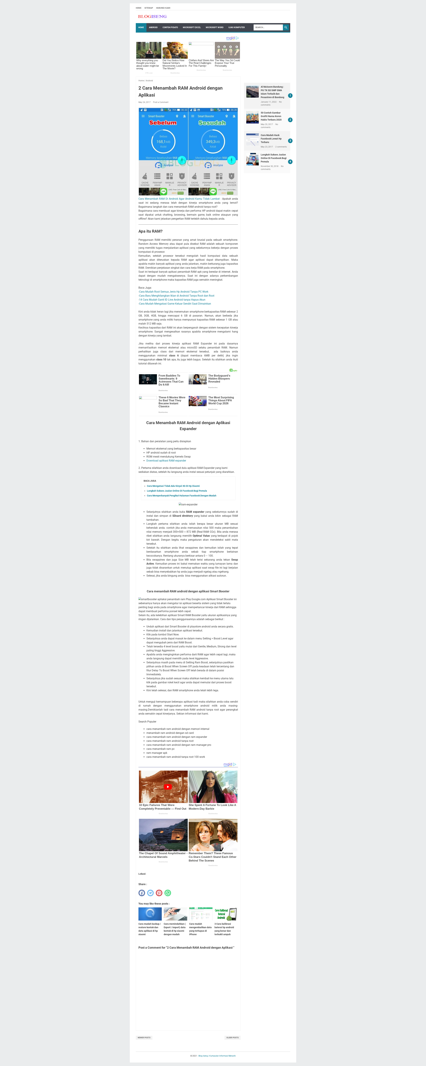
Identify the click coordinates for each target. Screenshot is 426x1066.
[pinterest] (159, 893)
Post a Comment (160, 102)
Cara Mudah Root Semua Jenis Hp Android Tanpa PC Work (173, 291)
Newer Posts (144, 1038)
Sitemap (148, 8)
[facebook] (141, 893)
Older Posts (232, 1038)
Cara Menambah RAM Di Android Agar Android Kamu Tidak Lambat (179, 198)
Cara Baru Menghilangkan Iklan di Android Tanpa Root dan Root (176, 295)
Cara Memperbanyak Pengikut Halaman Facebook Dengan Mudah (181, 495)
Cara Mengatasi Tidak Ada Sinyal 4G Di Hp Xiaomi (173, 486)
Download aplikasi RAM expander (166, 460)
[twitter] (150, 893)
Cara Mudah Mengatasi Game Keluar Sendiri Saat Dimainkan (175, 303)
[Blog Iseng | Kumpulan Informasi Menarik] (152, 17)
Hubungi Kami (163, 8)
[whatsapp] (167, 893)
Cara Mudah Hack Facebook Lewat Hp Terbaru (271, 138)
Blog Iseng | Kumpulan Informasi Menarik (217, 1056)
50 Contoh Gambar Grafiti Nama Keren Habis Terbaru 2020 (271, 116)
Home (138, 8)
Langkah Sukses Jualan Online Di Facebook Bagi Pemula (177, 490)
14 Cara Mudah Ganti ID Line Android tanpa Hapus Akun (172, 299)
